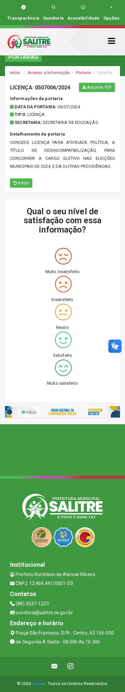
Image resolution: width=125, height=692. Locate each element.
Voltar (23, 183)
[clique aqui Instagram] (70, 666)
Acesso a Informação (49, 72)
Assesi (39, 683)
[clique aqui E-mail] (54, 666)
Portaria (83, 72)
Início (15, 72)
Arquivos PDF (99, 87)
